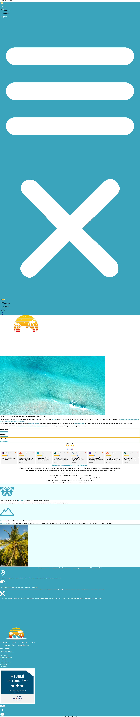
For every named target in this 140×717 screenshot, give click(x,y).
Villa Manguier (7, 10)
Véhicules (4, 14)
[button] (70, 158)
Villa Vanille (6, 13)
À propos (4, 8)
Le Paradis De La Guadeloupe (6, 0)
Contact (3, 17)
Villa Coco (6, 12)
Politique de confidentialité (5, 662)
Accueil (3, 6)
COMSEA (76, 716)
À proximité (4, 16)
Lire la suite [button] (4, 462)
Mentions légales (3, 659)
